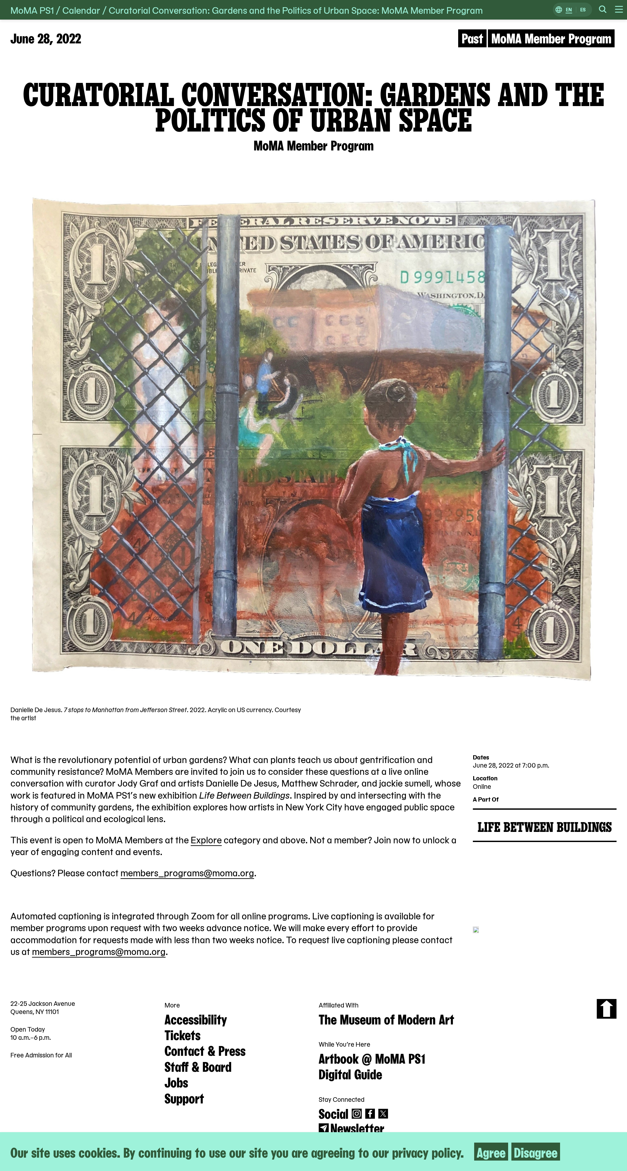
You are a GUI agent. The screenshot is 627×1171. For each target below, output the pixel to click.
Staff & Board (198, 1066)
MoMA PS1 (32, 10)
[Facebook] (370, 1114)
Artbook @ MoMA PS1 (372, 1058)
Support (184, 1097)
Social (333, 1113)
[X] (383, 1114)
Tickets (183, 1034)
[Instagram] (357, 1114)
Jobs (176, 1081)
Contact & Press (205, 1050)
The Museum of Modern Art (386, 1018)
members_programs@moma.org (187, 872)
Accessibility (196, 1018)
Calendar (81, 10)
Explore (206, 839)
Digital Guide (350, 1073)
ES (583, 10)
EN (569, 10)
